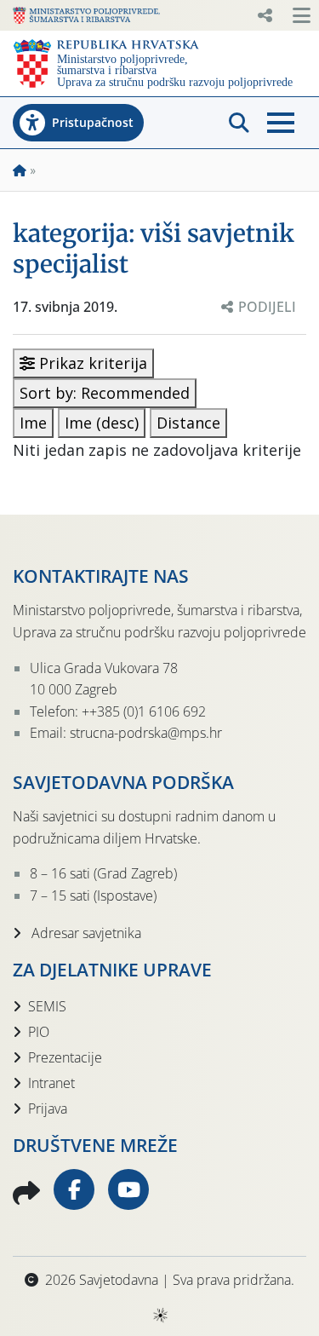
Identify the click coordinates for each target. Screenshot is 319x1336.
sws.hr (159, 1314)
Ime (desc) (102, 422)
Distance (188, 422)
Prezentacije (65, 1057)
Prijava (47, 1108)
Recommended (105, 393)
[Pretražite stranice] (239, 122)
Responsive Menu (264, 15)
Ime (33, 422)
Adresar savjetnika (84, 933)
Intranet (51, 1083)
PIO (38, 1031)
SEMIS (47, 1006)
